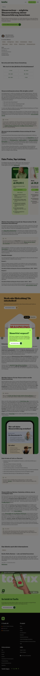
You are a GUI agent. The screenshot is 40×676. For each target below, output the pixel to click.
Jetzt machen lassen (15, 343)
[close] (30, 330)
